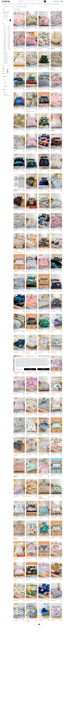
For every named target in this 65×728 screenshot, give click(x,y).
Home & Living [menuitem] (33, 3)
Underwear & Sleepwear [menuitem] (55, 3)
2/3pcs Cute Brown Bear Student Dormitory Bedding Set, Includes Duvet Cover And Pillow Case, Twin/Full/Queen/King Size (19, 249)
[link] (56, 1)
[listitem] (19, 20)
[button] (60, 1)
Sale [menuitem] (16, 3)
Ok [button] (10, 20)
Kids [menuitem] (42, 3)
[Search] (45, 1)
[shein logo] (6, 1)
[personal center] (54, 1)
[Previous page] (37, 624)
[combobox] (17, 9)
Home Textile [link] (7, 6)
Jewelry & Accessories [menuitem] (47, 3)
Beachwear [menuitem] (25, 3)
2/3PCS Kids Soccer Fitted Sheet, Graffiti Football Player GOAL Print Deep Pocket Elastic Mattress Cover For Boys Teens (44, 413)
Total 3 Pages (34, 624)
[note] (19, 25)
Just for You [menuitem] (9, 3)
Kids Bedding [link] (13, 6)
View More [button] (5, 86)
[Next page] (42, 624)
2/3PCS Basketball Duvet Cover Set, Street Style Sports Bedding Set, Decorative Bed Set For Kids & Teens (44, 249)
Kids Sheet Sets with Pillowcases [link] (21, 6)
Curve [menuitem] (29, 3)
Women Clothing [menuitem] (20, 3)
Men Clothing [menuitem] (39, 3)
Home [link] (3, 6)
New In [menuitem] (13, 3)
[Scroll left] (60, 4)
